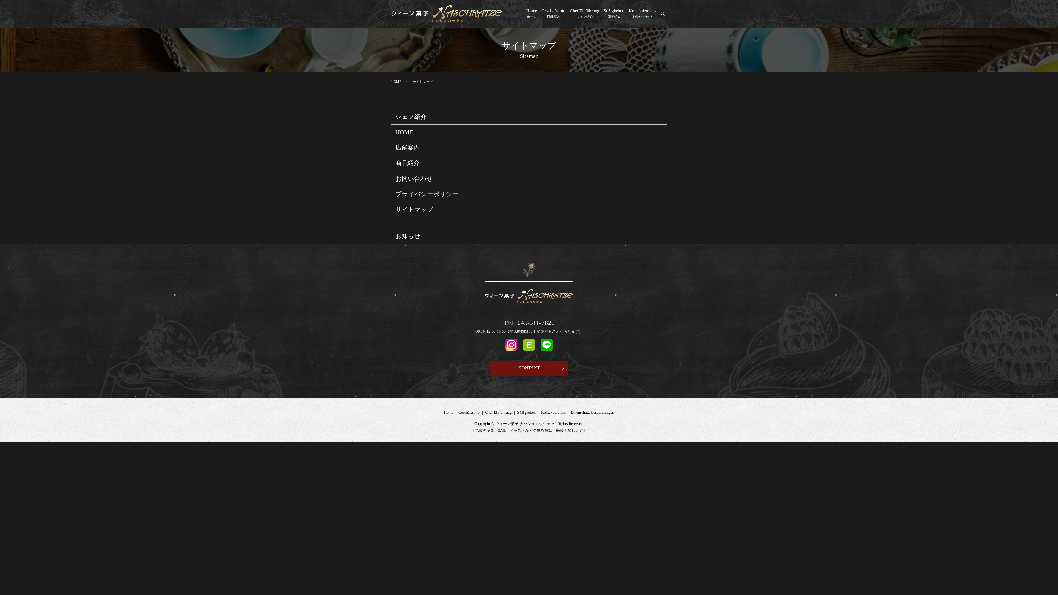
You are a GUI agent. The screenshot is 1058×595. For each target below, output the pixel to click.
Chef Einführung (584, 14)
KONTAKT (529, 368)
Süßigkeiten (614, 14)
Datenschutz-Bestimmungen (592, 412)
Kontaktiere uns (642, 14)
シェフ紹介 (411, 116)
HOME (396, 82)
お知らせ (407, 235)
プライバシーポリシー (426, 194)
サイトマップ (414, 209)
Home (531, 14)
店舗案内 (407, 147)
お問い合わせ (414, 178)
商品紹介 (407, 162)
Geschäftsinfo (553, 14)
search (666, 14)
